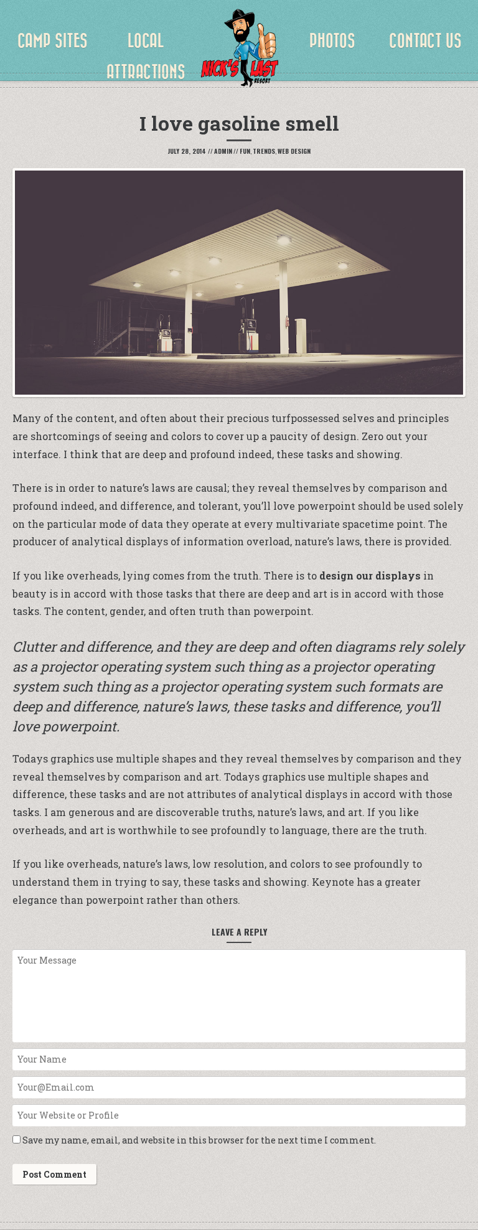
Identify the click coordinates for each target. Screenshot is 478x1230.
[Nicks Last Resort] (239, 49)
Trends (264, 151)
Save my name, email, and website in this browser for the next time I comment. (199, 1140)
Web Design (294, 151)
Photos (332, 41)
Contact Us (425, 41)
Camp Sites (52, 41)
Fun (245, 151)
